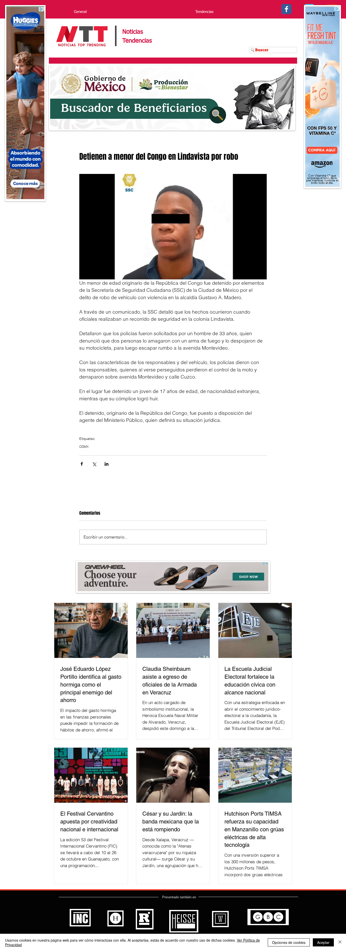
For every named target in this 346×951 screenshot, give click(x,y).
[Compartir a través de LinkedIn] (106, 463)
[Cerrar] (340, 942)
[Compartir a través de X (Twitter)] (94, 463)
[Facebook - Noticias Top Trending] (286, 9)
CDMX (84, 446)
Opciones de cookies (288, 942)
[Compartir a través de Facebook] (81, 463)
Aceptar (323, 942)
